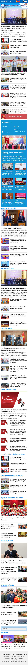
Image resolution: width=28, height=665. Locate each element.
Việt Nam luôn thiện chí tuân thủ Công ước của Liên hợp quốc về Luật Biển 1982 (18, 240)
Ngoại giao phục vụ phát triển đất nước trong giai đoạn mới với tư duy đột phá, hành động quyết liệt (20, 189)
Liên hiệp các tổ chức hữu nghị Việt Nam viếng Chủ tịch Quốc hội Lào (9, 580)
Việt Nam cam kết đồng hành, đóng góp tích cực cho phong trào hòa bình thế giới (18, 323)
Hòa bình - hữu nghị (7, 268)
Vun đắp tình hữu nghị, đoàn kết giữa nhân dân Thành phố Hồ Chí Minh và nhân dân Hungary (18, 104)
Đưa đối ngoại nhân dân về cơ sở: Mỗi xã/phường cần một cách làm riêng (18, 80)
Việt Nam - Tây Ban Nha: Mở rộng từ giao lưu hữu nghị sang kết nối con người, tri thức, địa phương (18, 471)
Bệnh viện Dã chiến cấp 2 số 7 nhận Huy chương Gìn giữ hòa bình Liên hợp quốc (18, 248)
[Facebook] (24, 1)
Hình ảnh (18, 129)
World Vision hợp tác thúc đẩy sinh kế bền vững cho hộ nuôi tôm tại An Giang (18, 361)
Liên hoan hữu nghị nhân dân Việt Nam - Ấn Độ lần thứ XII (20, 646)
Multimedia (6, 122)
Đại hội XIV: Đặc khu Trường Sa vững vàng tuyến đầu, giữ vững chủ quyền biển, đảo (8, 622)
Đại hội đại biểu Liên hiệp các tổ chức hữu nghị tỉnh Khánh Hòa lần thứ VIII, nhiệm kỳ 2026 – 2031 (18, 87)
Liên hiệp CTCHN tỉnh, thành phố (12, 476)
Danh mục (5, 1)
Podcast (5, 126)
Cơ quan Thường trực (8, 390)
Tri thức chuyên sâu (20, 131)
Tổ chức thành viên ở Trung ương (13, 454)
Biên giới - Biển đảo (7, 585)
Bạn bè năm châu (7, 540)
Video (17, 126)
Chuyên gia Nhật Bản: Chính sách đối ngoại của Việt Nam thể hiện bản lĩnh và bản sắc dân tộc (18, 111)
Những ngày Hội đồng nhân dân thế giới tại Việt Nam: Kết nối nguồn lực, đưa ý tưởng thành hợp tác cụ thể (13, 28)
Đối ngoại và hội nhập (8, 208)
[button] (26, 640)
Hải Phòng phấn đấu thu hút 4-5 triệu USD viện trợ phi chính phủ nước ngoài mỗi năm (18, 385)
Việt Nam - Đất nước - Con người (12, 498)
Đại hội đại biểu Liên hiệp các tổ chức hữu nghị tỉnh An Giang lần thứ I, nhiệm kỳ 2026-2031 (13, 73)
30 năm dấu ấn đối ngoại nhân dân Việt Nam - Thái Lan (7, 173)
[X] (26, 1)
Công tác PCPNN (6, 328)
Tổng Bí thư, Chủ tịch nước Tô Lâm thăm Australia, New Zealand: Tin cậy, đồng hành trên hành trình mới (14, 230)
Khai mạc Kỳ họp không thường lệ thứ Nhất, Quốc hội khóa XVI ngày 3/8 (8, 535)
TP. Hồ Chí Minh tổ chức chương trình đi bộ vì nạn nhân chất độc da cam (9, 526)
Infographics (7, 131)
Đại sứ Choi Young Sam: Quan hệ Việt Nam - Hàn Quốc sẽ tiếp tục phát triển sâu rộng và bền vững (7, 204)
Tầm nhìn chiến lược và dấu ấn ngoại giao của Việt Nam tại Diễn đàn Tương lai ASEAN (18, 263)
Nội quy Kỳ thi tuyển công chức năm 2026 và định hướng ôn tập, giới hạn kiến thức (18, 440)
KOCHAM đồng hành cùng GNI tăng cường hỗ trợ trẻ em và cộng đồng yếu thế (18, 377)
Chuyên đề (4, 633)
